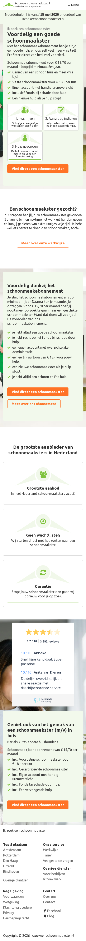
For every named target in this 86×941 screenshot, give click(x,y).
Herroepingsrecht (16, 918)
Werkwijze (50, 850)
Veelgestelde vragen (58, 861)
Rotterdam (11, 855)
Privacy (8, 913)
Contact (49, 902)
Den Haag (10, 861)
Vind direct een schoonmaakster (38, 169)
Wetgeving (11, 902)
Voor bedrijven (54, 874)
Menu (75, 5)
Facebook (54, 911)
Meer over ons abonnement (34, 404)
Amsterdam (12, 850)
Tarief (47, 855)
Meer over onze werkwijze (43, 243)
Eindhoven (11, 871)
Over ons (50, 896)
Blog (50, 916)
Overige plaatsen (15, 880)
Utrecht (8, 866)
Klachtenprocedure (17, 907)
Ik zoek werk (52, 879)
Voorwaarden (13, 896)
